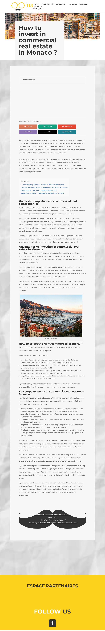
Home (36, 4)
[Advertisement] (61, 100)
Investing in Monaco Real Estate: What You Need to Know (53, 523)
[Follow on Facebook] (52, 623)
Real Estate (73, 4)
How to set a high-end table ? (53, 520)
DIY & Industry (61, 4)
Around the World (47, 4)
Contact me (83, 4)
